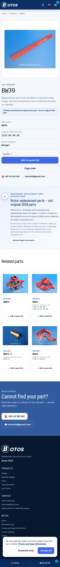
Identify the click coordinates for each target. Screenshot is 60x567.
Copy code (30, 168)
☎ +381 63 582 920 (11, 176)
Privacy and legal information (14, 528)
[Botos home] (10, 5)
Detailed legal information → (25, 240)
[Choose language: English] (49, 5)
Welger (4, 473)
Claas (4, 481)
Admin (4, 535)
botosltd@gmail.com (10, 504)
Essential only (26, 550)
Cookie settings (8, 532)
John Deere (6, 488)
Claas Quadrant (8, 484)
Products (13, 13)
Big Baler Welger (8, 477)
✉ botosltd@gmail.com (33, 176)
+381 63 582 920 (8, 500)
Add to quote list (30, 160)
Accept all (46, 550)
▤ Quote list (48, 562)
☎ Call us (15, 563)
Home (4, 13)
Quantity (6, 154)
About (4, 520)
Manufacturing (8, 524)
